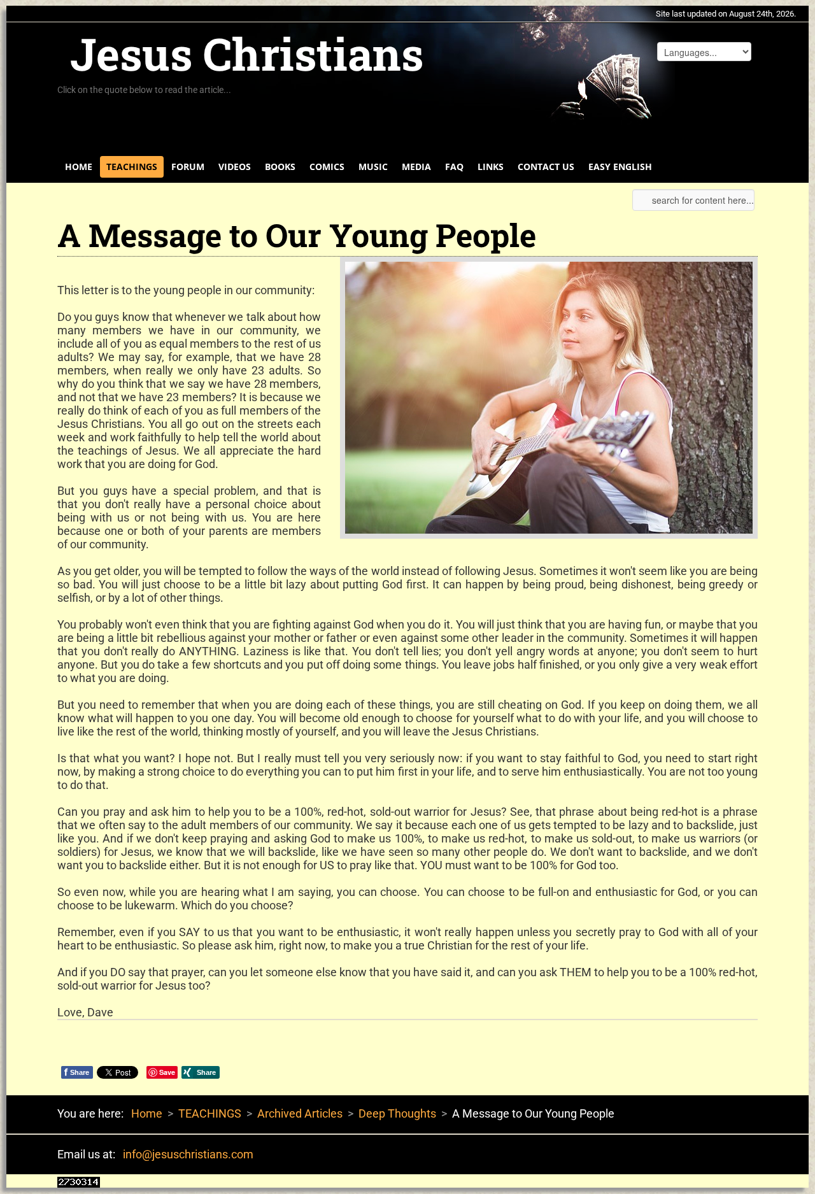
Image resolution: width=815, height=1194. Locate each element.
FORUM (187, 166)
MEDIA (416, 166)
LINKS (491, 166)
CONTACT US (546, 166)
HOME (78, 166)
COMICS (326, 166)
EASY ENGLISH (620, 166)
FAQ (454, 166)
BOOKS (280, 166)
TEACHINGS (131, 166)
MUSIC (373, 166)
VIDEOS (234, 166)
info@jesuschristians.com (188, 1154)
